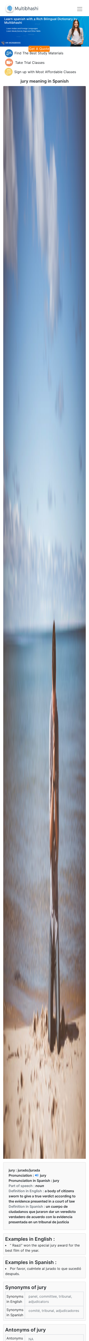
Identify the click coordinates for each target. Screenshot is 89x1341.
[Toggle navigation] (80, 9)
